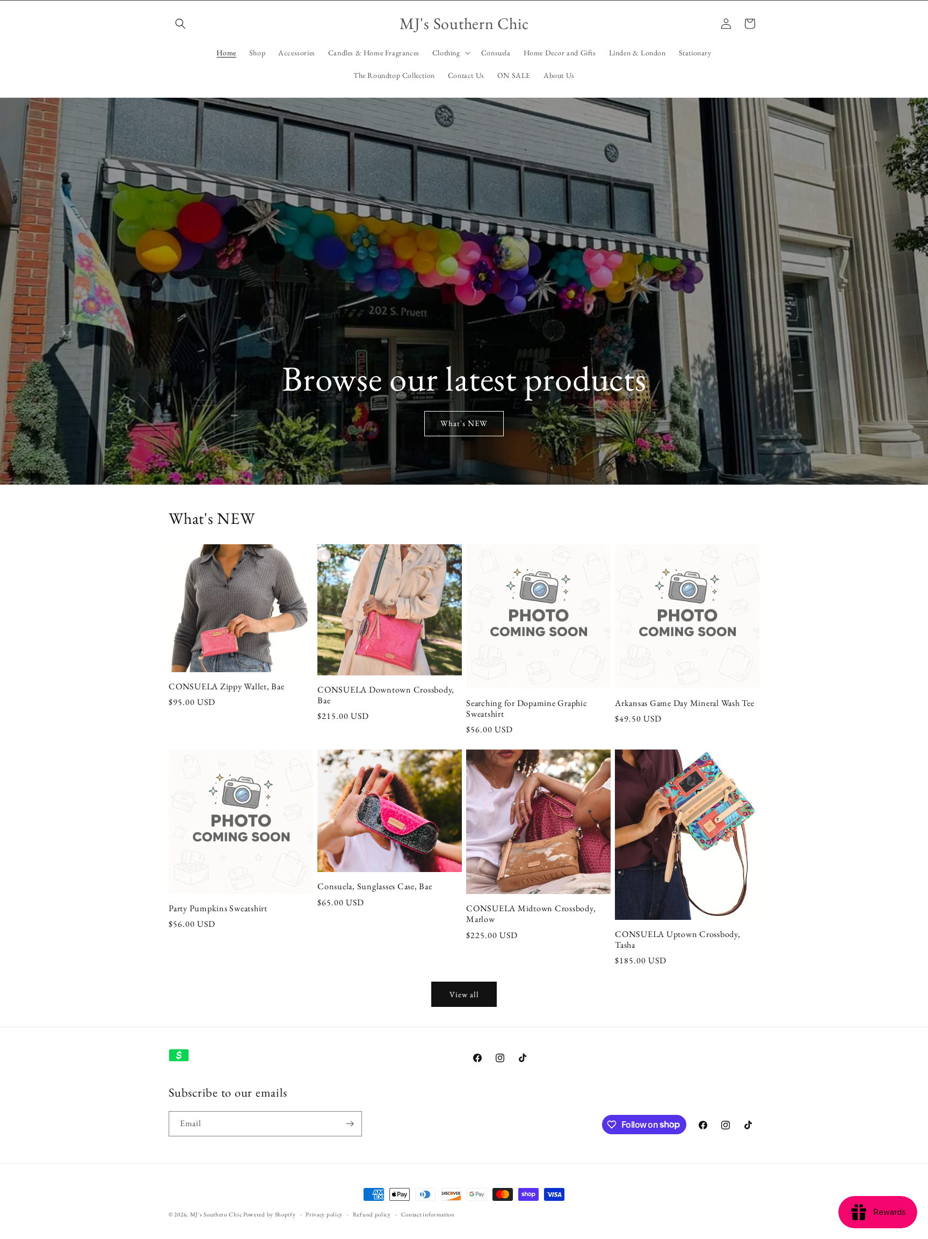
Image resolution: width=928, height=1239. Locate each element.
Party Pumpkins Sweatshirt (218, 908)
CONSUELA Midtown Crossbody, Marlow (531, 914)
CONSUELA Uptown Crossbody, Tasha (678, 939)
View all (464, 994)
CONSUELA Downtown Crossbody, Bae (385, 695)
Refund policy (372, 1214)
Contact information (428, 1214)
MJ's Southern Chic (216, 1214)
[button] (180, 23)
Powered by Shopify (269, 1214)
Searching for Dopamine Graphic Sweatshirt (527, 708)
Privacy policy (324, 1214)
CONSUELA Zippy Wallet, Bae (227, 686)
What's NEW (464, 423)
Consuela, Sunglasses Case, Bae (374, 886)
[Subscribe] (349, 1123)
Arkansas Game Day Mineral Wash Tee (685, 703)
